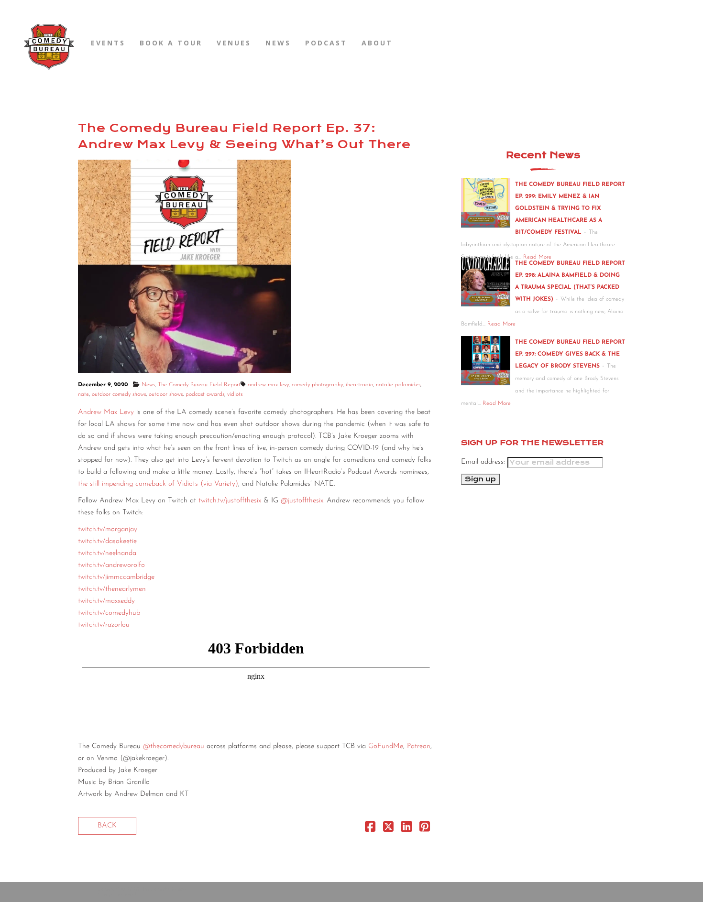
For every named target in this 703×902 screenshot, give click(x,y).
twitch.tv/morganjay (107, 529)
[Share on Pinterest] (425, 829)
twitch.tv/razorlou (104, 625)
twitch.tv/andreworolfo (111, 565)
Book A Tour (171, 42)
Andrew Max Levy (106, 412)
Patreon (418, 746)
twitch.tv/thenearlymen (112, 589)
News (278, 42)
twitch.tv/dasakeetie (107, 541)
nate (83, 394)
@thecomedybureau (173, 746)
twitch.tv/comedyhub (109, 613)
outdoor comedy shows (119, 394)
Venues (234, 42)
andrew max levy (268, 385)
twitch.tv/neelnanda (107, 553)
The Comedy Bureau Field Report (199, 385)
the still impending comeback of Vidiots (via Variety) (158, 484)
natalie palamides (398, 385)
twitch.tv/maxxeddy (106, 601)
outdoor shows (166, 394)
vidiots (234, 394)
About (377, 42)
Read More (501, 324)
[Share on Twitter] (388, 829)
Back (107, 825)
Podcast (326, 42)
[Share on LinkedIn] (406, 829)
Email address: (484, 462)
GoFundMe (384, 746)
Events (108, 42)
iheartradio (359, 385)
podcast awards (205, 394)
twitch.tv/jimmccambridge (116, 577)
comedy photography (317, 385)
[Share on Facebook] (370, 829)
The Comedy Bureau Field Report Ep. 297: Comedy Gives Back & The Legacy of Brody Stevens (570, 354)
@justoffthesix (302, 500)
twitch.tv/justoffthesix (229, 500)
